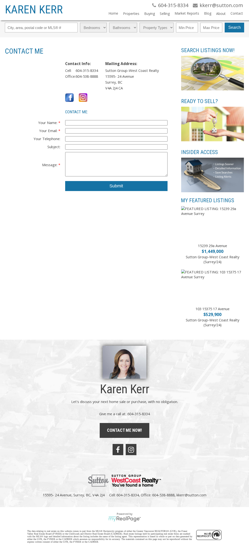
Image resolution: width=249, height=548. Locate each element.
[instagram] (131, 449)
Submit (116, 185)
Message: (50, 164)
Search (234, 27)
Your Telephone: (47, 138)
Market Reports (187, 13)
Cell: (68, 70)
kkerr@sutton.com (191, 494)
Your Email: (48, 130)
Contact (237, 13)
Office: (70, 76)
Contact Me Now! (124, 430)
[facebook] (118, 449)
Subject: (53, 146)
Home (113, 13)
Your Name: (48, 122)
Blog (207, 13)
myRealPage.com (124, 519)
